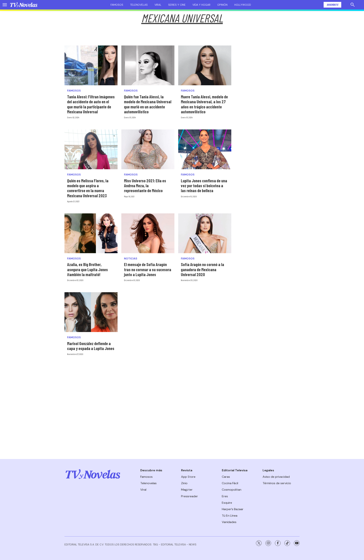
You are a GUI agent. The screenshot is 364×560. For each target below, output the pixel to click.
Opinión (222, 4)
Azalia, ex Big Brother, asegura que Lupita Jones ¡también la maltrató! (87, 269)
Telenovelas (139, 4)
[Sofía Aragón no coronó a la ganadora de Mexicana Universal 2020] (204, 233)
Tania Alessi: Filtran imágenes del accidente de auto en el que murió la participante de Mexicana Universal (91, 104)
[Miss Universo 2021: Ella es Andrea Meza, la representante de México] (147, 149)
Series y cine (177, 4)
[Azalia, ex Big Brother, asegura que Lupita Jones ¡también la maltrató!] (91, 233)
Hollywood (242, 4)
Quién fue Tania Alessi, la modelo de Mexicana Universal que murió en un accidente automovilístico (147, 104)
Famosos (117, 4)
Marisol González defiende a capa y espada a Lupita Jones (90, 346)
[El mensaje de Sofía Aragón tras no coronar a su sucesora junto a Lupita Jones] (147, 233)
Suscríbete (332, 4)
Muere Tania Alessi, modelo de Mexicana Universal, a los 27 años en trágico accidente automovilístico (204, 104)
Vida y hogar (201, 4)
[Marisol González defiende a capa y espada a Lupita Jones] (91, 312)
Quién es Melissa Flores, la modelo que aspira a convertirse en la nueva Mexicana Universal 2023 (87, 188)
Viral (158, 4)
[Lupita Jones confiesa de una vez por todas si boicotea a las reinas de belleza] (204, 149)
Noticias (130, 258)
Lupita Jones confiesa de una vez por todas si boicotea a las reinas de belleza (204, 185)
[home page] (23, 5)
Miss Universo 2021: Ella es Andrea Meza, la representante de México (145, 185)
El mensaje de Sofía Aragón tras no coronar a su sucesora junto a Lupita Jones (147, 269)
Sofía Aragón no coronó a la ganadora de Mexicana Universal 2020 (202, 269)
